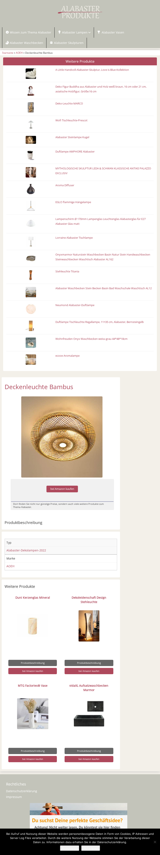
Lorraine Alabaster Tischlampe (74, 237)
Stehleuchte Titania (67, 271)
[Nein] (155, 842)
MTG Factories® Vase (33, 685)
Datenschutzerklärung (21, 791)
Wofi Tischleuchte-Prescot (71, 120)
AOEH (19, 52)
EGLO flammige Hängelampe (73, 202)
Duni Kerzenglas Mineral (32, 597)
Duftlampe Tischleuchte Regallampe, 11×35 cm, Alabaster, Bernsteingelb (99, 322)
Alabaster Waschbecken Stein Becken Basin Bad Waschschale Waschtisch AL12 (103, 288)
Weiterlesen (90, 848)
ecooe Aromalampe (67, 355)
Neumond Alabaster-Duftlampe (74, 305)
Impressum (14, 797)
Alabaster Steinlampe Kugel (72, 137)
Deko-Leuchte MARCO (69, 103)
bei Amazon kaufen (62, 489)
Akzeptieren (70, 848)
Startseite (7, 52)
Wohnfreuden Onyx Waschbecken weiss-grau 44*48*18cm (91, 339)
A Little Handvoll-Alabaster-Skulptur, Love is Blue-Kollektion (92, 70)
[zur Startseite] (80, 12)
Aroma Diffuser (64, 185)
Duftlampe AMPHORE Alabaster (75, 151)
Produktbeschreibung (33, 662)
